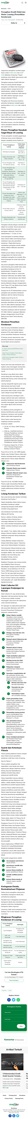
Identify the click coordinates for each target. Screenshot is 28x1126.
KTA (9, 8)
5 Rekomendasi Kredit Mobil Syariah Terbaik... (12, 1075)
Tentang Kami (13, 1095)
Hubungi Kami (19, 1098)
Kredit (9, 990)
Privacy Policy (9, 1098)
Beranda (3, 8)
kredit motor (13, 73)
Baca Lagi (5, 1088)
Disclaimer (22, 1095)
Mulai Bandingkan (14, 980)
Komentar (17, 1079)
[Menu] (25, 2)
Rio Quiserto (11, 20)
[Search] (22, 3)
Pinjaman (4, 990)
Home (4, 1095)
